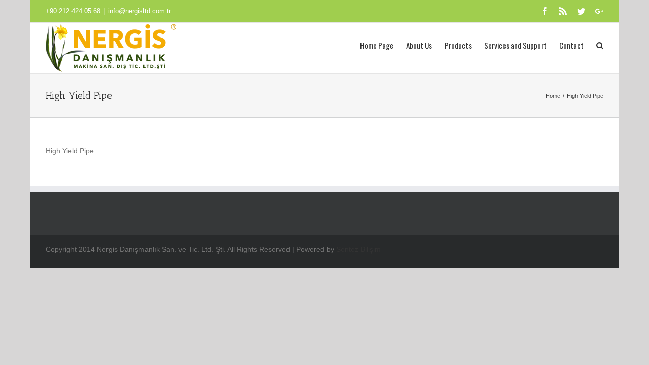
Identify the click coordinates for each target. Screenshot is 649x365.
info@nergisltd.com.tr (139, 11)
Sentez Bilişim (358, 249)
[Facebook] (544, 11)
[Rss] (563, 11)
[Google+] (599, 11)
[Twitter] (581, 11)
